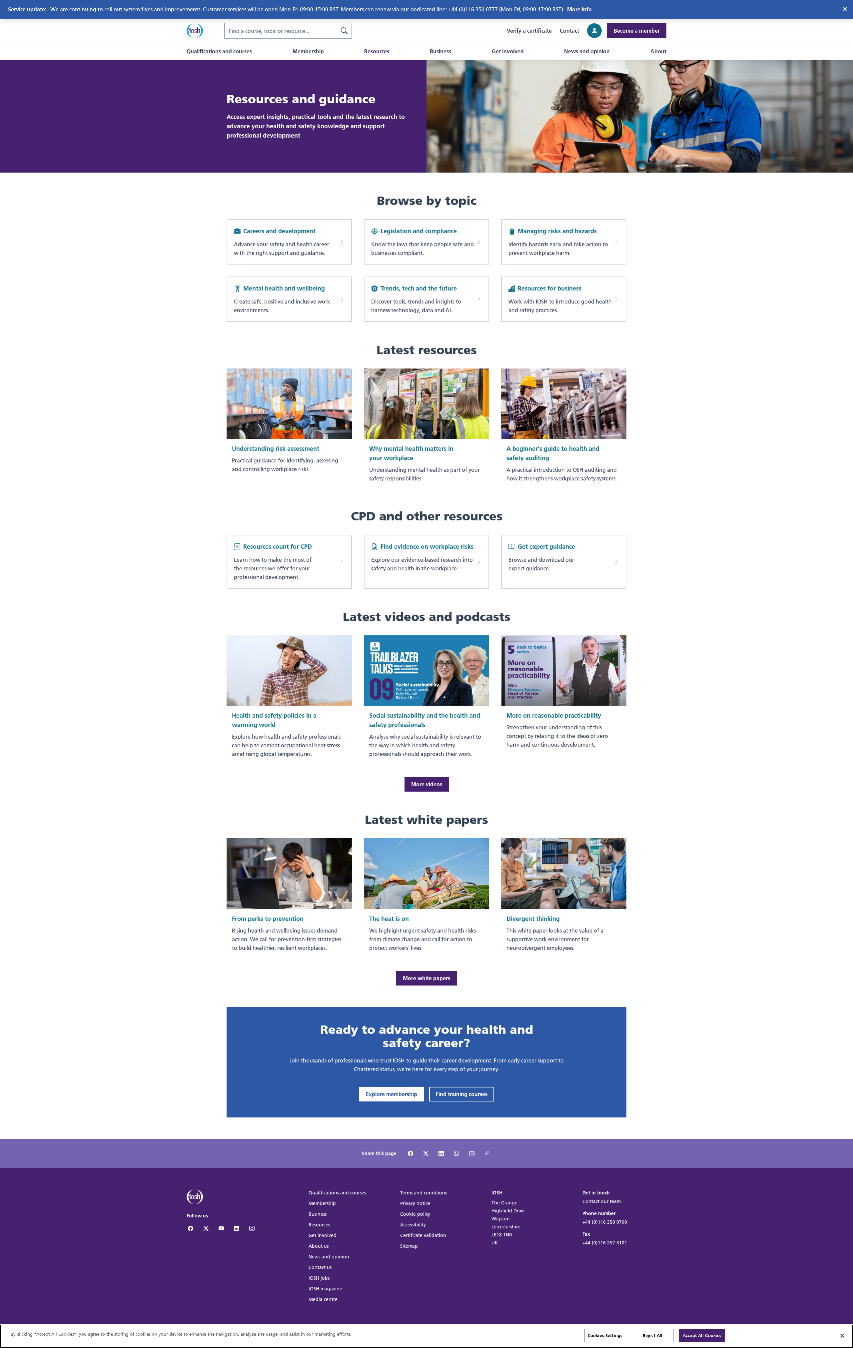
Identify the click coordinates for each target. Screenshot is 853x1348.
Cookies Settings (605, 1335)
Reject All (652, 1335)
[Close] (842, 1335)
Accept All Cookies (702, 1335)
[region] (426, 1336)
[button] (219, 51)
